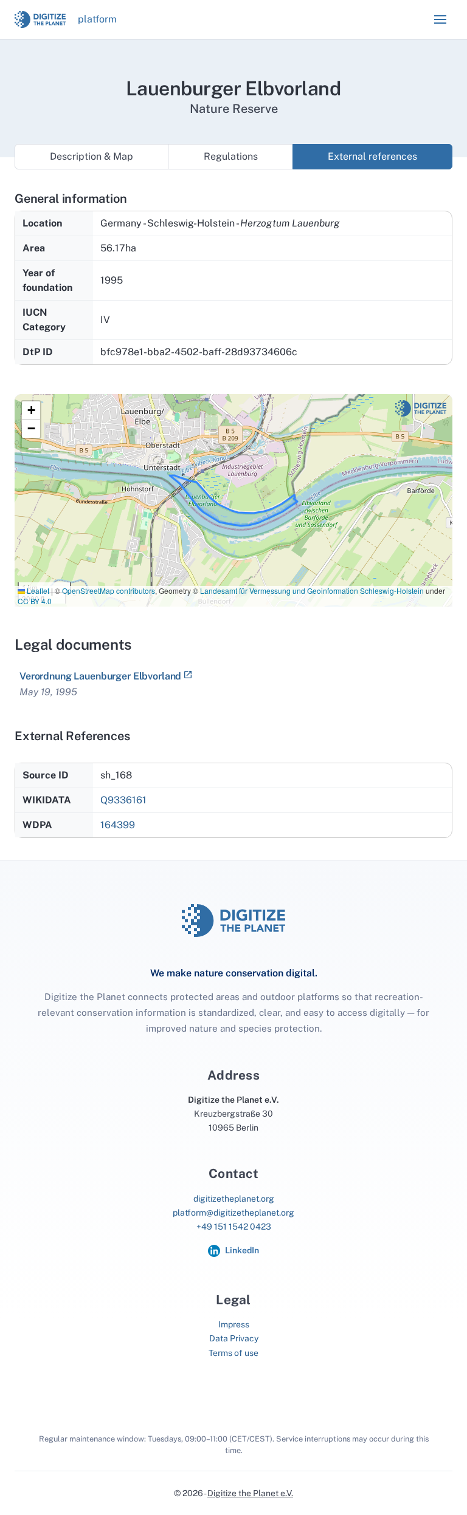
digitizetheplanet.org (233, 1198)
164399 (117, 825)
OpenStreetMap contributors (108, 590)
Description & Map (91, 156)
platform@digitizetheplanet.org (233, 1212)
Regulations (231, 156)
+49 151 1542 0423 (233, 1226)
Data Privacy (233, 1338)
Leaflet (37, 590)
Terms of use (233, 1353)
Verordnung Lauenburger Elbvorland (100, 676)
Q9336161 (123, 800)
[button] (440, 19)
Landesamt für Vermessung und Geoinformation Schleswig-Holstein (312, 590)
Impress (233, 1324)
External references (372, 156)
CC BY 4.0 (35, 601)
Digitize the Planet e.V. (250, 1493)
